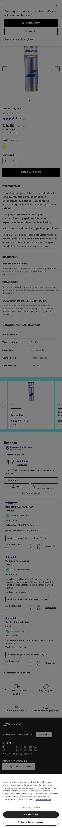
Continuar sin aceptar (31, 807)
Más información (43, 799)
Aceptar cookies (31, 814)
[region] (31, 801)
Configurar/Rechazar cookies (30, 822)
